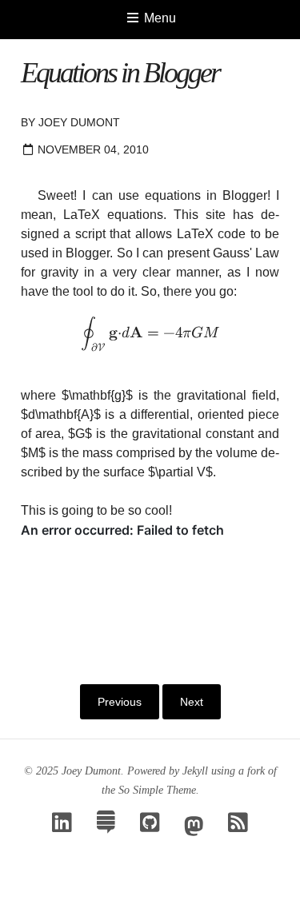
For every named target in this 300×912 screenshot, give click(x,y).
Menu (158, 18)
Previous (120, 701)
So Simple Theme (157, 790)
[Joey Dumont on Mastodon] (194, 827)
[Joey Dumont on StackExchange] (106, 827)
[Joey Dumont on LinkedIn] (62, 827)
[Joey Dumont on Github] (150, 827)
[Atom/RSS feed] (238, 827)
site (216, 214)
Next (191, 701)
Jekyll (195, 771)
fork (256, 771)
